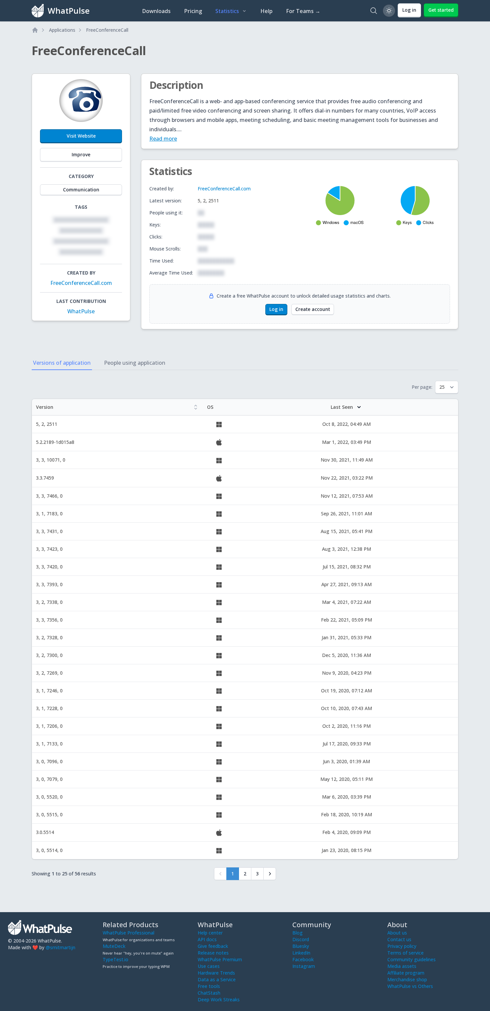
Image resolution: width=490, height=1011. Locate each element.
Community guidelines (411, 959)
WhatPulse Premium (220, 959)
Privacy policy (401, 946)
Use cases (209, 966)
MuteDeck (114, 946)
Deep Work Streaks (219, 999)
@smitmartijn (60, 947)
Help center (210, 933)
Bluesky (300, 946)
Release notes (213, 953)
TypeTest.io (115, 959)
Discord (300, 939)
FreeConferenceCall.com (81, 283)
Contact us (399, 939)
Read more (163, 138)
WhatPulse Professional (128, 933)
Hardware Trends (216, 973)
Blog (297, 933)
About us (397, 933)
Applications (62, 30)
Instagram (303, 966)
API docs (207, 939)
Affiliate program (405, 973)
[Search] (374, 11)
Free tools (209, 986)
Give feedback (213, 946)
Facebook (303, 959)
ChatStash (209, 993)
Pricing (193, 11)
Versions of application (62, 362)
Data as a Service (217, 979)
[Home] (35, 30)
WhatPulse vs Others (410, 986)
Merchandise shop (407, 979)
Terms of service (405, 953)
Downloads (156, 11)
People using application (134, 362)
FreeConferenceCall (107, 30)
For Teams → (303, 11)
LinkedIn (301, 953)
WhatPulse (81, 311)
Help (266, 11)
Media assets (401, 966)
